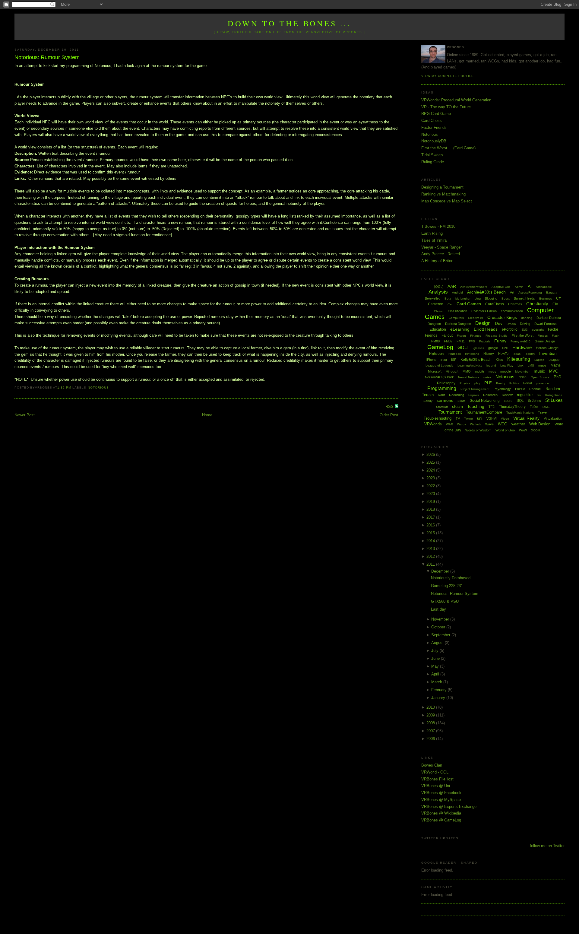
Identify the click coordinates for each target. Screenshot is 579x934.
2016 (431, 525)
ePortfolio (509, 329)
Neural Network (468, 377)
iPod (444, 359)
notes (487, 377)
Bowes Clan (431, 765)
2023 (431, 478)
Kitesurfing (518, 359)
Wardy (461, 424)
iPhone (431, 359)
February (439, 690)
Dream (511, 324)
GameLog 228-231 (447, 585)
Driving (525, 324)
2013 (431, 548)
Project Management (474, 389)
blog (478, 298)
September (441, 635)
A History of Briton (437, 261)
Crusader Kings (502, 317)
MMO (467, 371)
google (493, 348)
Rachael (535, 389)
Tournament (450, 412)
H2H (505, 348)
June (436, 658)
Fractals (484, 341)
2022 (431, 486)
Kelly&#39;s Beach (476, 359)
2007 (431, 731)
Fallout (447, 335)
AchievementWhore (473, 286)
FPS (472, 341)
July (435, 650)
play (477, 383)
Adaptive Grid (501, 286)
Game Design (545, 341)
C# (558, 298)
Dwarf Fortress (545, 324)
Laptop (539, 359)
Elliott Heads (486, 329)
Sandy (427, 400)
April (435, 674)
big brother (462, 298)
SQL (520, 401)
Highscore (436, 353)
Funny (500, 340)
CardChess (494, 304)
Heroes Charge (547, 348)
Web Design (539, 424)
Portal (527, 383)
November (440, 619)
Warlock (475, 424)
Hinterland (472, 353)
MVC (553, 371)
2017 (431, 517)
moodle (505, 371)
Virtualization (553, 418)
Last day (438, 609)
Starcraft (442, 406)
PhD (557, 377)
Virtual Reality (526, 418)
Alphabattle (544, 286)
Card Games (469, 303)
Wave (489, 424)
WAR (449, 424)
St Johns (534, 400)
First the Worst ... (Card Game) (448, 148)
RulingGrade (553, 395)
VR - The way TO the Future (446, 107)
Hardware (522, 347)
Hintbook (454, 353)
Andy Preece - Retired (440, 254)
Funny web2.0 (520, 341)
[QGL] (438, 286)
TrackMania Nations (520, 412)
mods (492, 371)
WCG (502, 424)
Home (207, 415)
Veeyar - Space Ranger (441, 247)
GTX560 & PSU (445, 601)
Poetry (500, 383)
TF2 (492, 406)
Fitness (543, 335)
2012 (431, 556)
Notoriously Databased (450, 578)
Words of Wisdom (478, 430)
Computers (456, 317)
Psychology (502, 389)
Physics (465, 383)
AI (530, 286)
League (554, 359)
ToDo (534, 406)
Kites (499, 359)
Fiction (461, 335)
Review (507, 395)
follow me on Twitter (547, 845)
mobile (479, 371)
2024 (431, 470)
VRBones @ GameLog (441, 820)
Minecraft (452, 371)
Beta (448, 298)
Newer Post (24, 415)
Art (512, 292)
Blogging (491, 298)
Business (545, 298)
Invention (548, 353)
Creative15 (475, 317)
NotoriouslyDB (433, 141)
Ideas (516, 353)
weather (518, 424)
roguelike (525, 394)
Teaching (475, 406)
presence (542, 383)
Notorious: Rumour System (47, 57)
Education (437, 329)
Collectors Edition (484, 311)
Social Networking (485, 401)
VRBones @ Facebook (441, 792)
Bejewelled (432, 298)
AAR (452, 286)
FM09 (448, 341)
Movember (522, 371)
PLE (488, 383)
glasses (478, 348)
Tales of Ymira (434, 240)
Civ (555, 304)
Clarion (439, 311)
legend (491, 365)
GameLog (440, 347)
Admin (519, 286)
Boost (505, 298)
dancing (526, 317)
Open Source (540, 377)
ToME (546, 406)
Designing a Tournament (442, 187)
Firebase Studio (497, 335)
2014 (431, 540)
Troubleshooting (437, 418)
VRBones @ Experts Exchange (448, 806)
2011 (431, 564)
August (438, 642)
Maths (556, 365)
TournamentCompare (484, 412)
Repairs (473, 395)
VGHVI (491, 418)
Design (483, 323)
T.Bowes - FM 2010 (438, 226)
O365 (523, 377)
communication (512, 311)
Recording (456, 395)
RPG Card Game (436, 113)
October (438, 627)
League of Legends (439, 365)
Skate (461, 400)
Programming (441, 388)
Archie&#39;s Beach (486, 292)
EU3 (525, 329)
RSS (390, 406)
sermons (445, 400)
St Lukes (554, 400)
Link (520, 365)
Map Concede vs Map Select (446, 201)
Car (450, 304)
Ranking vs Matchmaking (443, 194)
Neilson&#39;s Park (439, 377)
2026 (431, 454)
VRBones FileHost (437, 779)
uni (479, 418)
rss (539, 395)
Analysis (438, 292)
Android (457, 292)
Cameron (435, 304)
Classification (457, 311)
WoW (523, 430)
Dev (498, 323)
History (488, 353)
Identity (530, 353)
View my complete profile (447, 76)
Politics (514, 383)
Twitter (468, 418)
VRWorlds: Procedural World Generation (456, 100)
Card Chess (431, 120)
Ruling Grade (432, 162)
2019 (431, 501)
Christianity (537, 303)
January (438, 697)
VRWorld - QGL (434, 772)
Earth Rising (432, 233)
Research (490, 395)
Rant (441, 395)
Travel (542, 412)
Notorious (98, 387)
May (435, 666)
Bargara (551, 292)
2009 (431, 715)
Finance (475, 335)
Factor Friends (434, 127)
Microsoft (434, 371)
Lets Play (506, 365)
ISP (453, 359)
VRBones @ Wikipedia (441, 813)
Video (505, 418)
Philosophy (446, 383)
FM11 (461, 341)
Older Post (389, 415)
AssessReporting (530, 292)
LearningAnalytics (469, 365)
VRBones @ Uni (435, 785)
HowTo (503, 353)
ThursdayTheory (512, 407)
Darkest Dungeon (458, 324)
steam (457, 406)
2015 (431, 533)
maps (542, 365)
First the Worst (522, 335)
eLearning (460, 329)
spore (508, 400)
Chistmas (515, 304)
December (440, 571)
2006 (431, 738)
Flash (555, 335)
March (437, 682)
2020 (431, 493)
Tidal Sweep (432, 155)
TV (458, 418)
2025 (431, 462)
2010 (431, 707)
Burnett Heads (524, 298)
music (539, 371)
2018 (431, 509)
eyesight (538, 329)
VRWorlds (433, 424)
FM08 (435, 341)
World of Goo (505, 430)
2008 (431, 723)
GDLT (463, 347)
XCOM (535, 430)
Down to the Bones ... (289, 23)
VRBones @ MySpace (441, 799)
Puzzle (520, 389)
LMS (531, 365)
